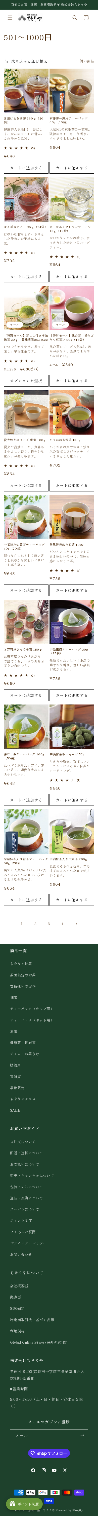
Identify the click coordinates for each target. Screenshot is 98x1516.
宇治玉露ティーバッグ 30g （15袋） (69, 651)
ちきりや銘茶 (21, 963)
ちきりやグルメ (23, 1098)
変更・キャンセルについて (32, 1175)
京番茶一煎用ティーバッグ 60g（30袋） (68, 120)
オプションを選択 (26, 380)
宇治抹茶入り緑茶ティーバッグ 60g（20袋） (26, 861)
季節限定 (17, 1087)
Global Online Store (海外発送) (36, 1342)
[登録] (82, 1435)
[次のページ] (76, 923)
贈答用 (15, 1064)
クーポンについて (24, 1209)
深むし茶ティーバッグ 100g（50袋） (24, 756)
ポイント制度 (21, 1220)
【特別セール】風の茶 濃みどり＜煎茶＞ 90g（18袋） (72, 337)
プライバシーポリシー (28, 1243)
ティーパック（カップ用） (32, 1008)
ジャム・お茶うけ (24, 1053)
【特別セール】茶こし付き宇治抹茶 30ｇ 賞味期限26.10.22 (26, 337)
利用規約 (17, 1330)
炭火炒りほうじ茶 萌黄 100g (24, 440)
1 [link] (22, 923)
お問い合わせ (21, 1254)
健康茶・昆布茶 (23, 1042)
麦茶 (13, 1031)
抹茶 (13, 997)
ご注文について (23, 1141)
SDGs (15, 1308)
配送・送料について (26, 1152)
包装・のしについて (26, 1186)
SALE (15, 1110)
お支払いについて (24, 1164)
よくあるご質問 (23, 1231)
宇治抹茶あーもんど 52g (67, 754)
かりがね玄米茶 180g (65, 440)
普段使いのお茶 (23, 986)
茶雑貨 (15, 1076)
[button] (10, 17)
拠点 (13, 1296)
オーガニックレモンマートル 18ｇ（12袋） (70, 229)
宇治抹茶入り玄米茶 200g (68, 859)
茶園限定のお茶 (23, 974)
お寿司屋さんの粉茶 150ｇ (23, 649)
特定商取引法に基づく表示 (32, 1319)
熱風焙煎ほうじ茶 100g (67, 545)
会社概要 (17, 1285)
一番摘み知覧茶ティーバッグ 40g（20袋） (24, 546)
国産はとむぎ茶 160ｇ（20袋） (23, 120)
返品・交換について (26, 1197)
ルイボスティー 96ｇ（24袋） (26, 227)
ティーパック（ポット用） (32, 1020)
